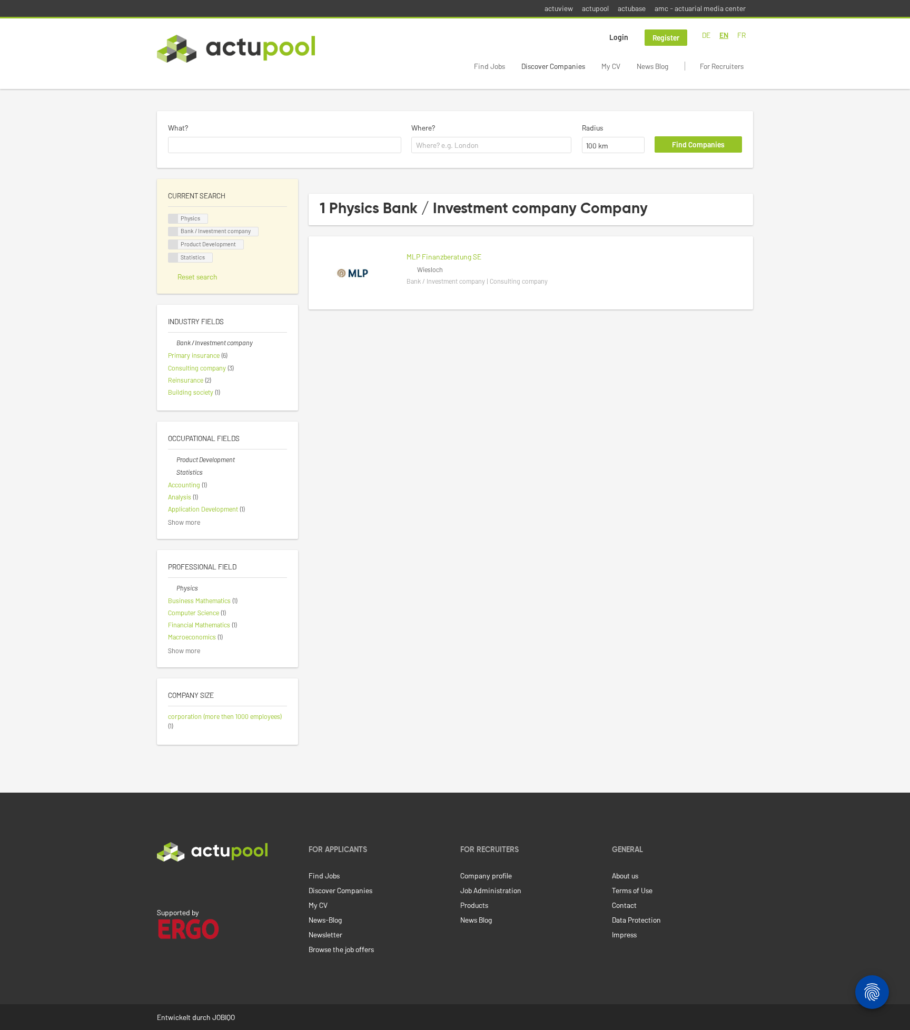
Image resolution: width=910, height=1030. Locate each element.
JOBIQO (223, 1017)
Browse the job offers (341, 949)
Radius (592, 127)
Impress (624, 934)
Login (618, 37)
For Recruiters (722, 66)
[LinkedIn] (163, 884)
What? (178, 127)
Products (474, 905)
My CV (610, 66)
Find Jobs (489, 66)
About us (625, 875)
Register (665, 37)
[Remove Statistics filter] (172, 472)
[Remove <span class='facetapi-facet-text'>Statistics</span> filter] (173, 257)
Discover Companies (553, 66)
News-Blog (325, 919)
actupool (595, 8)
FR (741, 35)
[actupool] (236, 49)
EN (723, 35)
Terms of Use (632, 890)
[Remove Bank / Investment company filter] (172, 342)
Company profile (486, 875)
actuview (559, 8)
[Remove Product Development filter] (172, 459)
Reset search (197, 276)
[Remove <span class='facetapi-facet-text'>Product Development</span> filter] (173, 244)
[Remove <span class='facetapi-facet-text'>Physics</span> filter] (173, 218)
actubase (632, 8)
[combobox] (284, 145)
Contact (624, 905)
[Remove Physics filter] (172, 588)
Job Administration (490, 890)
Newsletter (325, 934)
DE (706, 35)
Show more (184, 522)
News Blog (652, 66)
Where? (423, 127)
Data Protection (636, 919)
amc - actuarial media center (700, 8)
